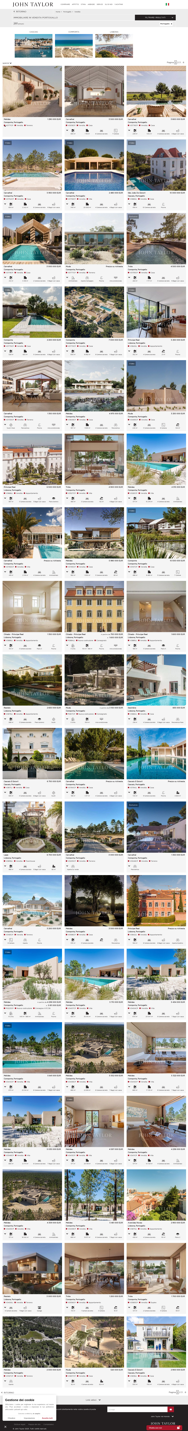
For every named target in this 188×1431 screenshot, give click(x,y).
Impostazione (29, 1418)
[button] (5, 1427)
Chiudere (11, 1418)
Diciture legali (19, 1424)
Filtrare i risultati (155, 18)
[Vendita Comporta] (74, 45)
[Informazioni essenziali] (5, 126)
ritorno (21, 11)
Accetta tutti (47, 1418)
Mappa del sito (34, 1424)
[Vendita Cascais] (33, 45)
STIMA (83, 4)
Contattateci (48, 1424)
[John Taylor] (32, 4)
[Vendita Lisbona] (114, 45)
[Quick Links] (99, 1400)
